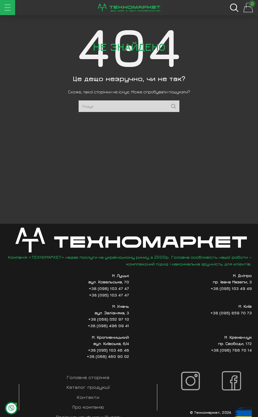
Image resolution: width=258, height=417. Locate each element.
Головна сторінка (88, 377)
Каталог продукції (88, 387)
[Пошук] (234, 8)
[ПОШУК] (173, 106)
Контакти (88, 397)
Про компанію (88, 407)
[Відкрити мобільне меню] (7, 7)
